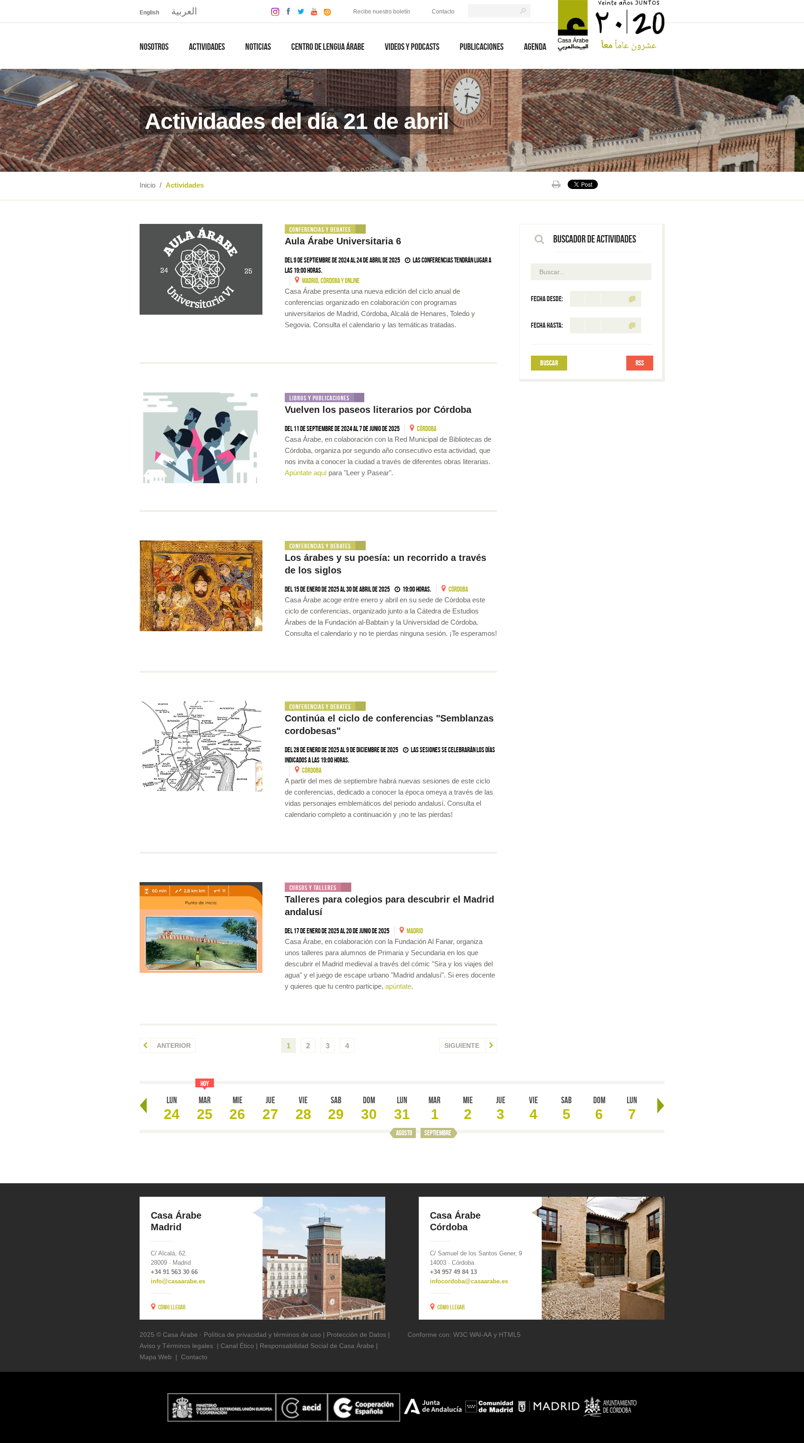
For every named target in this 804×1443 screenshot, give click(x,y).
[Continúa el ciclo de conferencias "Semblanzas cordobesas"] (201, 746)
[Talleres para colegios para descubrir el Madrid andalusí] (201, 927)
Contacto (443, 11)
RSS (640, 363)
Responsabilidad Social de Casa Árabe (317, 1345)
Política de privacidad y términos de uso (262, 1334)
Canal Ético (237, 1345)
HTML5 (510, 1334)
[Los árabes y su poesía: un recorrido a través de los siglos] (201, 585)
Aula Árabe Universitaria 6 (344, 241)
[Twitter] (298, 11)
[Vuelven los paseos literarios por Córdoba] (201, 437)
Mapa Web (156, 1357)
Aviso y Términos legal (173, 1345)
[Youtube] (311, 11)
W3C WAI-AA (472, 1334)
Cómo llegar (172, 1307)
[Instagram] (273, 11)
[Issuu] (325, 11)
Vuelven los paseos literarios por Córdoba (379, 410)
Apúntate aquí (306, 473)
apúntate (398, 986)
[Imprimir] (556, 184)
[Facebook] (286, 11)
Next (660, 1105)
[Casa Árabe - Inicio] (611, 25)
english (149, 12)
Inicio (147, 185)
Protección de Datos (356, 1334)
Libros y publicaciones (319, 398)
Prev (143, 1105)
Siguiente (462, 1045)
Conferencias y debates (320, 229)
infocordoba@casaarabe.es (469, 1281)
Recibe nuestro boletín (381, 11)
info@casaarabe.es (178, 1281)
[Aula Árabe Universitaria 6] (201, 269)
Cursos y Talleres (312, 887)
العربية (184, 11)
